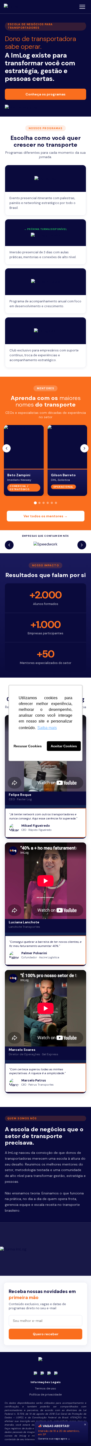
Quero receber (45, 1334)
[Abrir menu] (82, 7)
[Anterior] (6, 448)
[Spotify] (56, 1373)
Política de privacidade (45, 1394)
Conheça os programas (45, 94)
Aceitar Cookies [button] (64, 746)
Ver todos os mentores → (45, 516)
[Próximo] (84, 448)
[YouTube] (49, 1373)
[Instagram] (35, 1373)
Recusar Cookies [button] (28, 746)
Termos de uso (45, 1388)
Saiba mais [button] (47, 728)
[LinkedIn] (42, 1373)
